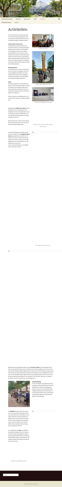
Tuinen (35, 19)
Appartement (27, 19)
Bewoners (18, 19)
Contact (16, 22)
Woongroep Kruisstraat (7, 19)
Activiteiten (42, 19)
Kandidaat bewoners (6, 22)
